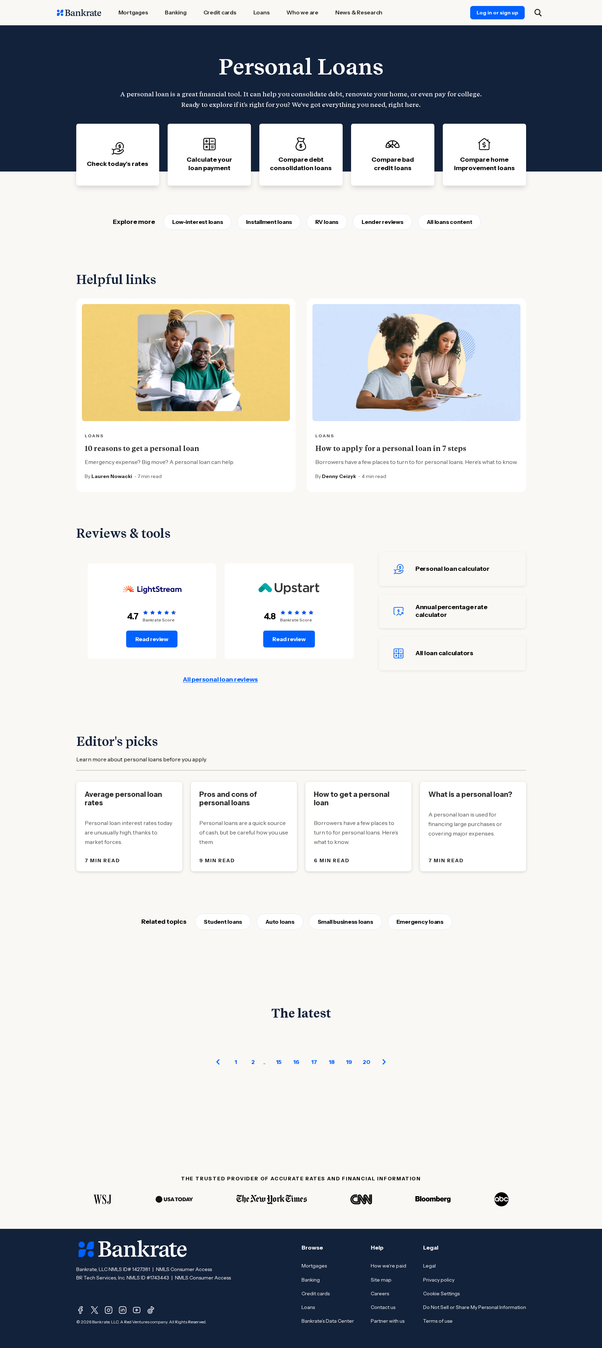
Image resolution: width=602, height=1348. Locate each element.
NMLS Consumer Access (184, 1269)
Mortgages (314, 1266)
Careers (380, 1293)
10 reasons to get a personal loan (142, 448)
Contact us (383, 1307)
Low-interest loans (197, 221)
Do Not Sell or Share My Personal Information (474, 1307)
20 (366, 1061)
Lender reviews (382, 221)
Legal (429, 1266)
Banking (311, 1280)
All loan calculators (444, 653)
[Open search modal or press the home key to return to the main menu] (538, 12)
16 (296, 1061)
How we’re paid (388, 1266)
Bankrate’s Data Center (328, 1321)
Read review (151, 639)
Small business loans (345, 921)
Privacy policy (438, 1280)
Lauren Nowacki (111, 476)
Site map (381, 1280)
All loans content (449, 221)
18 (332, 1061)
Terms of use (438, 1321)
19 (349, 1061)
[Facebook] (80, 1310)
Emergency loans (420, 921)
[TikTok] (151, 1310)
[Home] (79, 12)
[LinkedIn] (122, 1310)
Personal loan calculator (452, 569)
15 (278, 1061)
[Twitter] (94, 1310)
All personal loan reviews (220, 679)
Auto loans (279, 921)
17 (314, 1061)
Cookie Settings (441, 1293)
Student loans (223, 921)
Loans (308, 1307)
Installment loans (269, 221)
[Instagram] (108, 1310)
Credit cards (316, 1293)
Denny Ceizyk (339, 476)
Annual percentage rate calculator (451, 611)
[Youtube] (136, 1310)
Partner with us (387, 1321)
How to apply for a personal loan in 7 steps (390, 448)
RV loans (326, 221)
